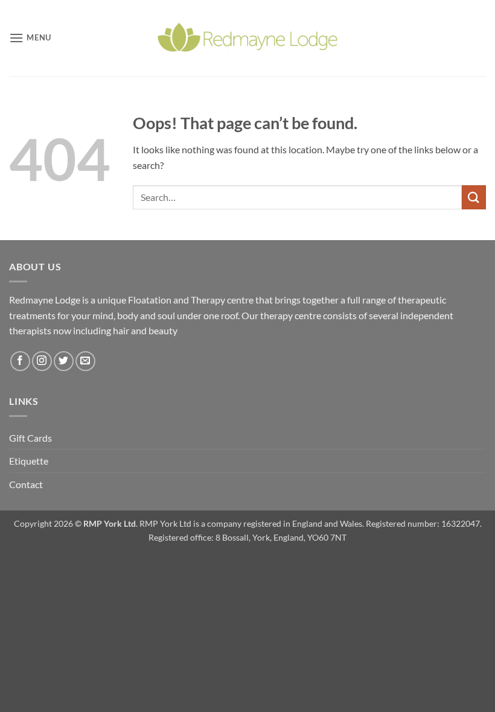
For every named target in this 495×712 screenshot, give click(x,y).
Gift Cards (30, 437)
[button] (30, 37)
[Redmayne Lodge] (247, 37)
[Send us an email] (85, 361)
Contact (26, 484)
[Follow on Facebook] (20, 361)
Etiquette (28, 460)
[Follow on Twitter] (64, 361)
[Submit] (474, 197)
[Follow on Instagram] (42, 361)
